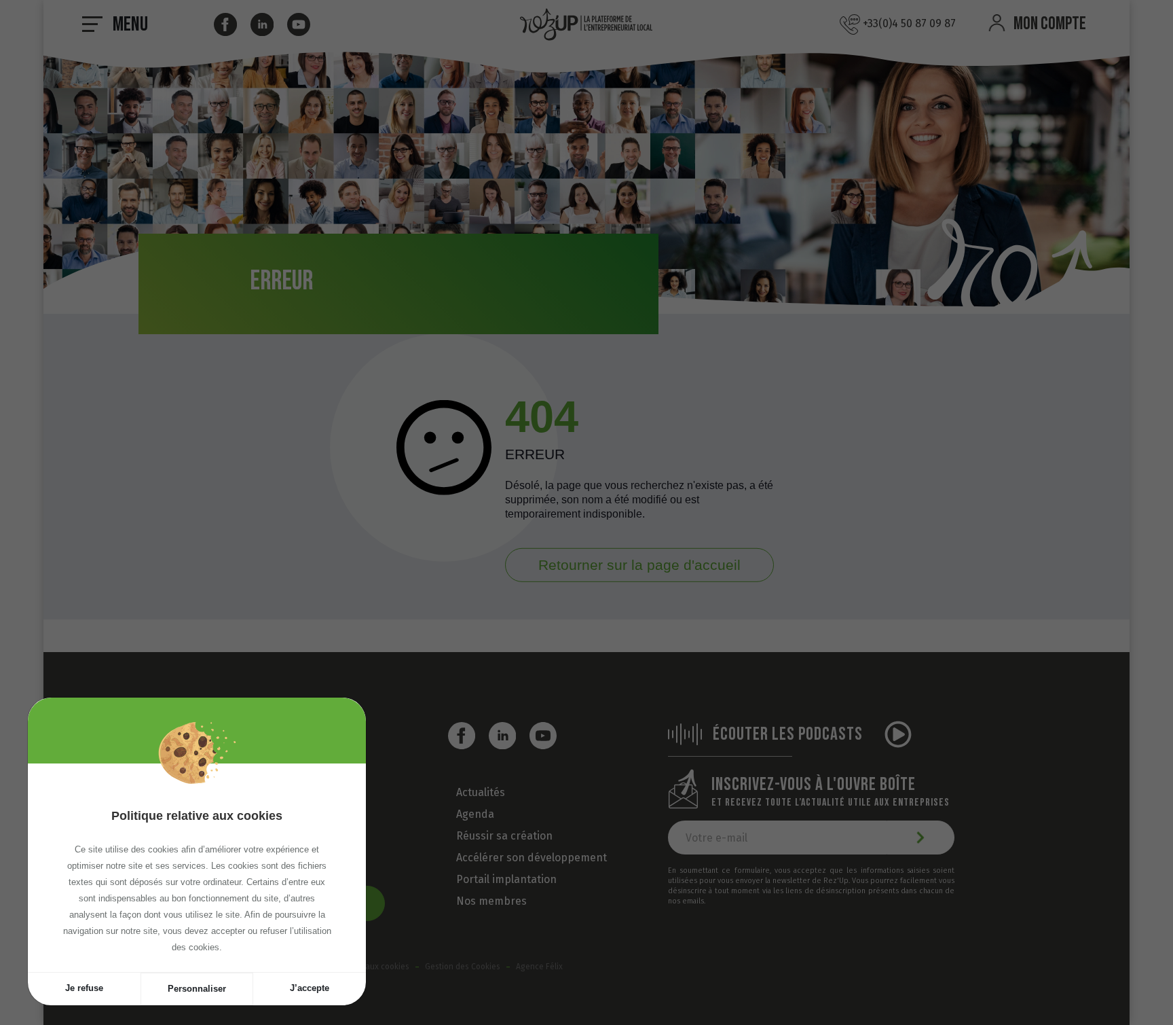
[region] (197, 867)
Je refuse (84, 988)
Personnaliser (197, 989)
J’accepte (309, 988)
